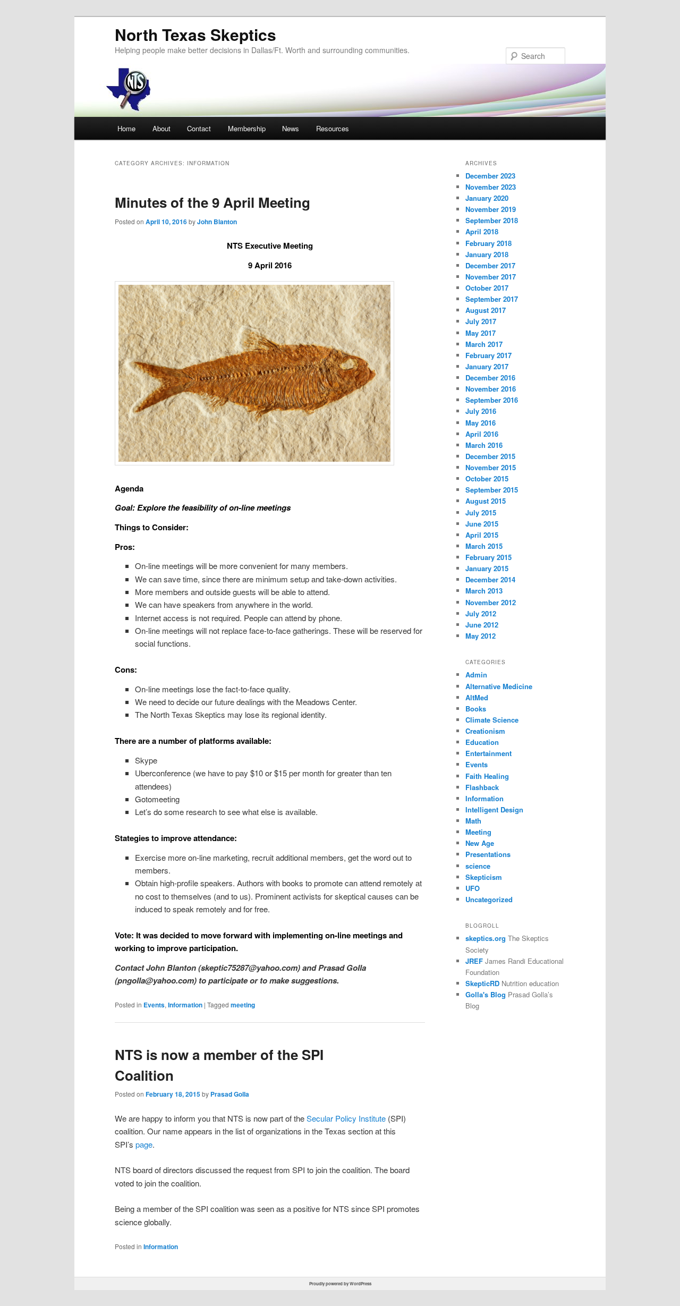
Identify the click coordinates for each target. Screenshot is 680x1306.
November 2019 (490, 209)
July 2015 (480, 512)
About (161, 128)
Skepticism (483, 877)
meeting (243, 1005)
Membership (247, 128)
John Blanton (217, 221)
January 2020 (486, 198)
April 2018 (481, 231)
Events (154, 1005)
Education (482, 742)
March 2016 (484, 445)
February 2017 (488, 355)
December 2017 (490, 265)
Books (475, 708)
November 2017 (490, 277)
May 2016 (480, 423)
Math (473, 821)
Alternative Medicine (498, 686)
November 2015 (490, 467)
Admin (476, 674)
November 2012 (490, 602)
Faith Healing (487, 776)
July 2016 (480, 411)
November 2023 (490, 187)
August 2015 (485, 501)
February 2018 (488, 243)
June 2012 (481, 625)
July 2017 (480, 321)
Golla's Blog (485, 994)
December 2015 (490, 456)
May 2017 (480, 333)
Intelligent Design (494, 809)
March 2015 (484, 546)
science (477, 866)
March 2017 (484, 344)
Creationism (485, 731)
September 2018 (491, 220)
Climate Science (491, 720)
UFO (472, 888)
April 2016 (481, 434)
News (290, 128)
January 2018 (486, 254)
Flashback (482, 787)
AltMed (476, 697)
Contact (199, 128)
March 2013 (484, 591)
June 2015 (481, 524)
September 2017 (491, 299)
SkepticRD (482, 983)
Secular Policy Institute (346, 1118)
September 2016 (491, 400)
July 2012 (480, 613)
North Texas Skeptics (195, 34)
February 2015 (488, 557)
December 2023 (490, 176)
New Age (479, 843)
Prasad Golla (229, 1094)
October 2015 (486, 478)
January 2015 (486, 568)
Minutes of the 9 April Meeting (212, 202)
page (143, 1144)
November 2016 (490, 389)
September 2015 (491, 490)
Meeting (478, 832)
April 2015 (481, 535)
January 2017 (486, 366)
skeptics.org (485, 938)
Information (185, 1005)
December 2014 (490, 579)
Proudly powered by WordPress (340, 1283)
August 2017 (485, 310)
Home (126, 128)
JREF (474, 961)
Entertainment (488, 753)
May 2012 (480, 636)
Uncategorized (489, 899)
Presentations (488, 854)
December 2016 (490, 377)
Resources (332, 128)
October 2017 (486, 288)
